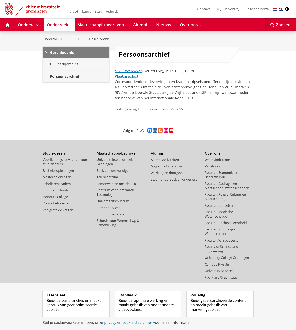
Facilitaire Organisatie (221, 277)
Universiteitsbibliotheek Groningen (115, 161)
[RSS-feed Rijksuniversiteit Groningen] (160, 130)
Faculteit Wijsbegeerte (221, 240)
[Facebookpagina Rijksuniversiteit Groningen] (149, 130)
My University (227, 9)
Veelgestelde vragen (58, 210)
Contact (203, 9)
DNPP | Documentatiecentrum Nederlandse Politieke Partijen (66, 39)
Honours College (55, 197)
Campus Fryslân (217, 264)
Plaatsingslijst (126, 76)
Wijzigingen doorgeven (168, 173)
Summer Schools (55, 190)
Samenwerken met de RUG (117, 184)
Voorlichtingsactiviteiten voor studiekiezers (65, 161)
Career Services (108, 207)
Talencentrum (107, 177)
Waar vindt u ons (218, 160)
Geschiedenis (99, 39)
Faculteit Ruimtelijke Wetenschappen (220, 231)
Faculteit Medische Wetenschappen (219, 214)
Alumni (157, 153)
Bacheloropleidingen (58, 170)
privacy (110, 322)
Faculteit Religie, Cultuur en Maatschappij (225, 196)
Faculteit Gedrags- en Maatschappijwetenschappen (227, 185)
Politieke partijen (74, 39)
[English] (281, 9)
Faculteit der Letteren (221, 205)
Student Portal (258, 9)
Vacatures (212, 166)
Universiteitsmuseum (113, 201)
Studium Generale (110, 214)
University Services (219, 271)
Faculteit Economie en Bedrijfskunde (221, 175)
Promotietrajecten (57, 203)
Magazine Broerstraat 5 (168, 166)
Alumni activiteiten (165, 160)
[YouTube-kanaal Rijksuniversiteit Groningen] (171, 130)
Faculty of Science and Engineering (221, 248)
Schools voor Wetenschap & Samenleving (118, 222)
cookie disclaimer (137, 322)
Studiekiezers (54, 153)
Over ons (212, 153)
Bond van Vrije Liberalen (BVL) (83, 39)
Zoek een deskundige (113, 170)
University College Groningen (227, 257)
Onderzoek (51, 39)
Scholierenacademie (58, 184)
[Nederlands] (275, 9)
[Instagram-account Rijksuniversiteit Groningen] (166, 130)
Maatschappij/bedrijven (117, 153)
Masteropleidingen (57, 177)
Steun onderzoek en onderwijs (174, 179)
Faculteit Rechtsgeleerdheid (226, 223)
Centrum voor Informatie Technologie (116, 192)
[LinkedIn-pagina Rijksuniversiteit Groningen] (155, 130)
